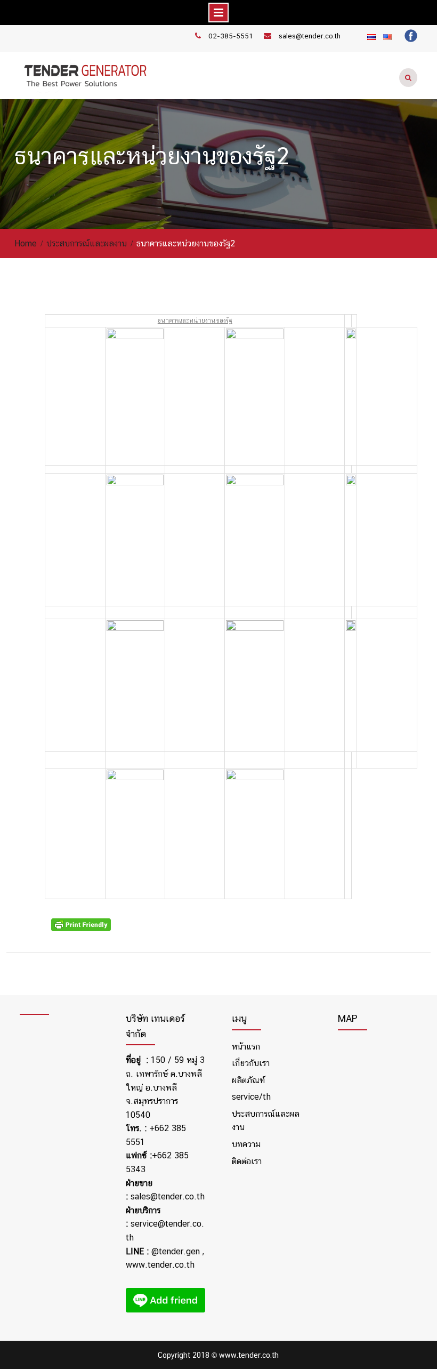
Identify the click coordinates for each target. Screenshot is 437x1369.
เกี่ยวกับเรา (251, 1063)
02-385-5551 (230, 36)
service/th (251, 1097)
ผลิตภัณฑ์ (248, 1080)
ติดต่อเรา (247, 1161)
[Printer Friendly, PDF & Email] (82, 928)
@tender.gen (175, 1251)
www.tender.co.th (160, 1265)
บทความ (246, 1144)
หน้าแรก (246, 1047)
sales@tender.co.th (310, 36)
